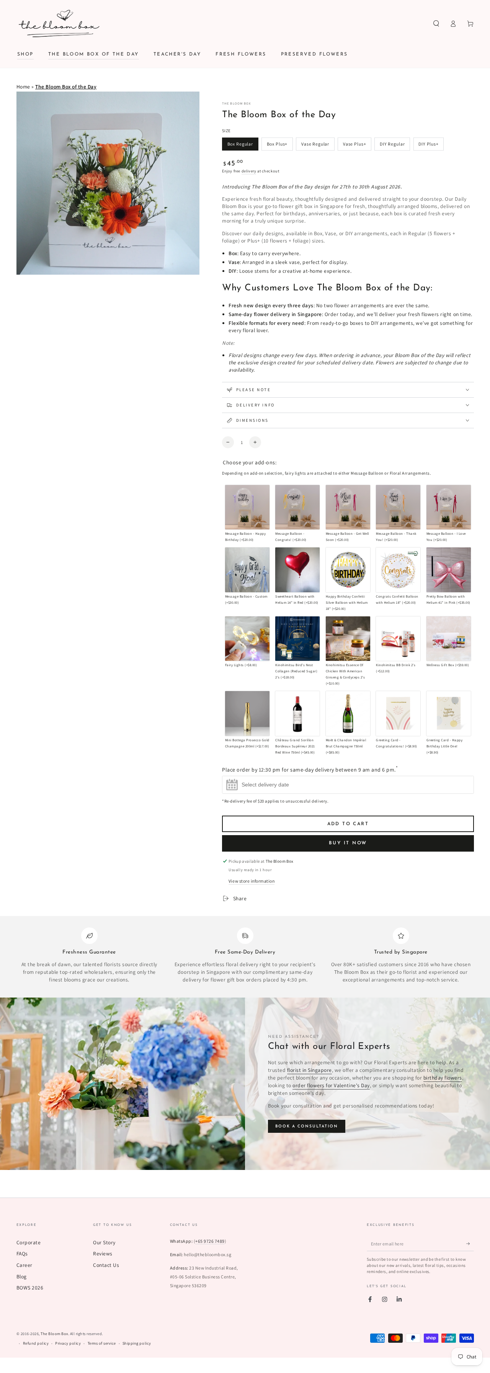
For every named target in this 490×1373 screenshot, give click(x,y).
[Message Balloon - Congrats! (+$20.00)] (297, 507)
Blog (21, 1276)
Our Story (104, 1242)
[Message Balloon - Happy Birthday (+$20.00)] (247, 507)
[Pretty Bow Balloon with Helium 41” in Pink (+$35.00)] (448, 569)
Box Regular (240, 144)
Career (24, 1265)
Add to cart (348, 824)
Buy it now (348, 843)
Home (23, 86)
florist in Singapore (309, 1070)
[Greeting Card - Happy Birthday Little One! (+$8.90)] (448, 713)
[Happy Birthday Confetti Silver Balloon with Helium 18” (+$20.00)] (348, 569)
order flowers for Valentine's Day (331, 1085)
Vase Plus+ (354, 144)
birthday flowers (442, 1077)
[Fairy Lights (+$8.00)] (247, 638)
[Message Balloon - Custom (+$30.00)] (247, 569)
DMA (254, 1367)
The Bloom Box (236, 103)
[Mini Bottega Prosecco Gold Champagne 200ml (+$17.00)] (247, 713)
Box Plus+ (277, 144)
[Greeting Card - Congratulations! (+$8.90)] (398, 713)
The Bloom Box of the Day (65, 86)
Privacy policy (68, 1343)
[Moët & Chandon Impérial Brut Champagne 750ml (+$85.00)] (348, 713)
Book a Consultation (306, 1126)
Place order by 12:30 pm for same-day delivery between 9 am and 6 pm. (310, 769)
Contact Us (106, 1265)
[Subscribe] (470, 1244)
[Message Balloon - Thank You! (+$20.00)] (398, 507)
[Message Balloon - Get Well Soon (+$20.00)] (348, 507)
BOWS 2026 (30, 1287)
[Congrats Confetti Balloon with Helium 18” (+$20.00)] (398, 569)
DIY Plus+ (428, 144)
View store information (251, 881)
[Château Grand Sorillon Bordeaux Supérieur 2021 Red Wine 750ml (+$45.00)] (297, 713)
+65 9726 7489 (210, 1241)
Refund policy (36, 1343)
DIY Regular (392, 144)
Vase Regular (315, 144)
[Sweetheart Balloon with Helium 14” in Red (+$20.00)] (297, 569)
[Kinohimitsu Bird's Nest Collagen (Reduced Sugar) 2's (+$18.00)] (297, 638)
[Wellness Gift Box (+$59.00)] (448, 638)
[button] (436, 23)
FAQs (22, 1253)
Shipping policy (136, 1343)
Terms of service (102, 1343)
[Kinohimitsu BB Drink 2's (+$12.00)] (398, 638)
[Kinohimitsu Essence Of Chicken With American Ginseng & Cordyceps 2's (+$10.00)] (348, 638)
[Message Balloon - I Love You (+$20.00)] (448, 507)
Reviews (103, 1253)
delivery (249, 171)
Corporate (28, 1242)
